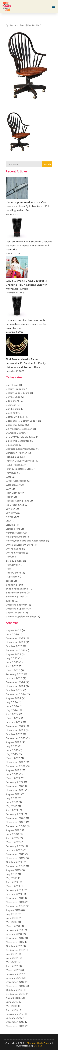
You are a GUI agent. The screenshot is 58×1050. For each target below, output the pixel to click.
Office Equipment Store (19, 544)
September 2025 (16, 650)
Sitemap (37, 1046)
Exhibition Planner (16, 452)
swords (10, 600)
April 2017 (12, 966)
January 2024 (14, 722)
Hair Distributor (15, 492)
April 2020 (12, 838)
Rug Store (12, 576)
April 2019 (12, 882)
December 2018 (15, 898)
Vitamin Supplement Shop (21, 616)
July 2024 (12, 702)
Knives (9, 516)
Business (11, 405)
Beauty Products (15, 389)
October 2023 (14, 734)
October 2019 (14, 862)
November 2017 (15, 942)
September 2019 (15, 866)
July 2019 (11, 874)
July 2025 (12, 658)
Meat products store (17, 536)
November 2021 (15, 790)
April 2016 (12, 1010)
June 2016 (12, 1001)
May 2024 (12, 710)
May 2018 (11, 922)
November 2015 (15, 1026)
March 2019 (13, 886)
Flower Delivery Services (20, 460)
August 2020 (13, 830)
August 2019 (13, 870)
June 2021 (12, 802)
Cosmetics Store (15, 424)
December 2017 (15, 938)
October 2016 (14, 990)
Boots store (12, 400)
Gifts (8, 476)
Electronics (12, 444)
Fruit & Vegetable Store (19, 468)
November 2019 (15, 858)
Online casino (13, 548)
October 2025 (14, 646)
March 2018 (13, 926)
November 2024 (15, 686)
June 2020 (12, 834)
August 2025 (13, 654)
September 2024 (16, 694)
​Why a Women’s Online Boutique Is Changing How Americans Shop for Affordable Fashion (26, 284)
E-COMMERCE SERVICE (20, 436)
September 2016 (15, 994)
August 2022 (13, 770)
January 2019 (14, 894)
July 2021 (11, 798)
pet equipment (14, 560)
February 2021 (14, 814)
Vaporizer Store (15, 612)
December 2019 (15, 854)
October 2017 (14, 946)
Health (9, 496)
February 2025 (14, 674)
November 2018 (15, 902)
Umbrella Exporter (16, 604)
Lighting (10, 524)
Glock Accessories (16, 480)
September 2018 (15, 906)
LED (8, 520)
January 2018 (14, 934)
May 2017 (11, 962)
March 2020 (13, 842)
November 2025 (15, 642)
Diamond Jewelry (16, 432)
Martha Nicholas (17, 25)
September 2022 (16, 766)
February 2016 (14, 1014)
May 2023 (12, 754)
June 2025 (12, 662)
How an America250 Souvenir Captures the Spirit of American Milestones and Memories (29, 245)
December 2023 (15, 726)
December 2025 (15, 638)
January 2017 (14, 978)
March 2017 (13, 970)
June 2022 (12, 774)
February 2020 (15, 846)
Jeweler (10, 508)
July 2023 (12, 746)
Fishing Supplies (15, 456)
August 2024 (13, 698)
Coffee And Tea (15, 416)
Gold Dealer (13, 484)
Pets (8, 568)
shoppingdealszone (17, 588)
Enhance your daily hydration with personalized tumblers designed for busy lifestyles (26, 324)
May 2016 (11, 1006)
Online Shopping (15, 552)
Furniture (11, 472)
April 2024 (12, 714)
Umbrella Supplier (16, 608)
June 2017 (12, 958)
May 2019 (11, 878)
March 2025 (13, 670)
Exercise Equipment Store (21, 448)
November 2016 (15, 986)
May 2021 (11, 806)
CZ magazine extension (19, 428)
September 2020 (16, 826)
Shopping (11, 584)
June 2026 (12, 634)
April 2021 (12, 810)
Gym (8, 488)
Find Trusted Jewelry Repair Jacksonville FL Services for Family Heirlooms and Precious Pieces (26, 363)
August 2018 (13, 910)
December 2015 (15, 1021)
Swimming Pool (15, 596)
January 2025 (14, 678)
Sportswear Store (16, 592)
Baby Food (12, 385)
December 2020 (15, 818)
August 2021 (13, 794)
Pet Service (12, 564)
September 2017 (15, 950)
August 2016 (13, 998)
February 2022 (14, 782)
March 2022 (13, 778)
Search (47, 164)
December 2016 (15, 982)
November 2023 (15, 730)
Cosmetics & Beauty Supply (21, 420)
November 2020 (15, 822)
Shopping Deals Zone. (38, 1043)
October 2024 (14, 690)
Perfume (11, 556)
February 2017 (14, 974)
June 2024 (12, 706)
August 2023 (13, 742)
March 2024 (13, 718)
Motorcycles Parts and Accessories (25, 540)
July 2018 (11, 914)
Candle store (13, 408)
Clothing (10, 412)
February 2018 (14, 930)
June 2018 (12, 918)
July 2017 (11, 954)
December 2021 (15, 786)
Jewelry (10, 512)
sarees (9, 580)
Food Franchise (15, 464)
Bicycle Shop (13, 396)
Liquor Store (13, 528)
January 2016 (14, 1018)
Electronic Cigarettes (17, 440)
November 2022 (15, 762)
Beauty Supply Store (17, 392)
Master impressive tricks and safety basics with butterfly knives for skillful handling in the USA (27, 206)
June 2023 (12, 750)
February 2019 (14, 890)
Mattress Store (14, 532)
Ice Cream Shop (15, 504)
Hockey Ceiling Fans (17, 500)
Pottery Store (13, 572)
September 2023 (16, 738)
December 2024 (15, 682)
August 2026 (13, 630)
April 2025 (12, 666)
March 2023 (13, 758)
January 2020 (14, 850)
